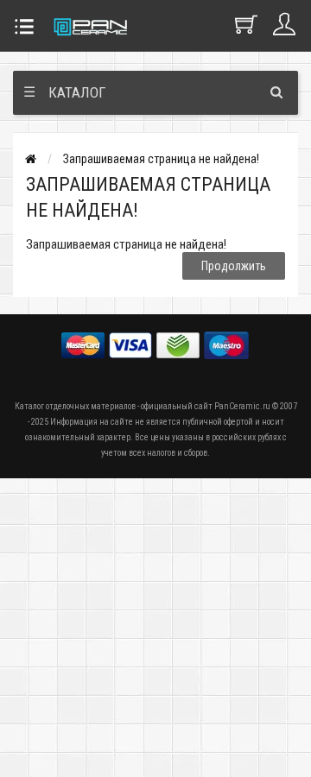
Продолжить (233, 266)
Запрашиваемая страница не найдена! (161, 159)
